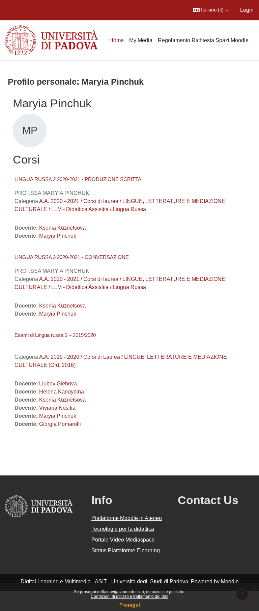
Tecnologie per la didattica (122, 529)
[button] (210, 10)
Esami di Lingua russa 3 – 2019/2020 (55, 335)
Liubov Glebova (58, 383)
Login (247, 10)
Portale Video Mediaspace (123, 540)
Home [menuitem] (116, 40)
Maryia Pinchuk (57, 236)
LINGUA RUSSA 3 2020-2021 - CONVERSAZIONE (72, 257)
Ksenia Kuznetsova (62, 228)
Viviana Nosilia (57, 408)
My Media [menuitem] (140, 40)
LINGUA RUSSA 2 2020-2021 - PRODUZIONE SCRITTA (78, 179)
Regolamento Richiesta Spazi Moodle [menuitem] (203, 40)
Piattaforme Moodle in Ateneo (126, 518)
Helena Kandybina (61, 392)
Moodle (230, 581)
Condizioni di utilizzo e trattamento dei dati (129, 596)
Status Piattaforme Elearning (125, 550)
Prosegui (129, 605)
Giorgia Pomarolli (60, 424)
